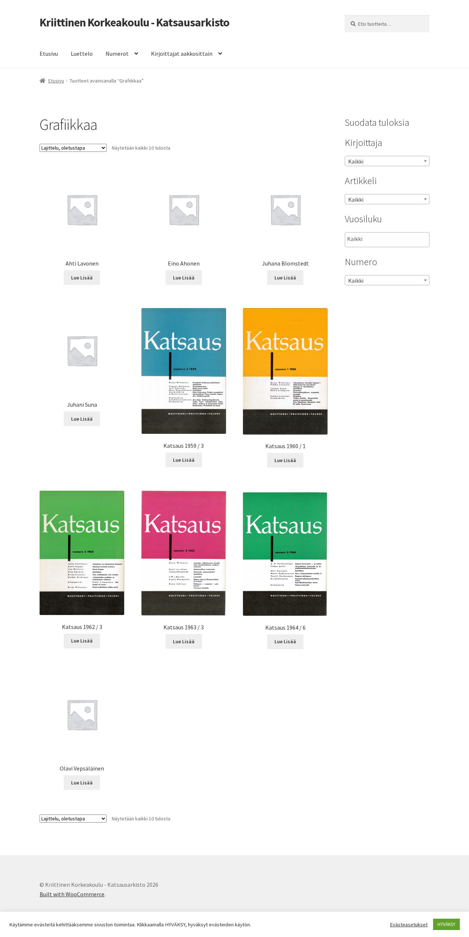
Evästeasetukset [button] (409, 924)
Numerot (117, 53)
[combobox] (387, 161)
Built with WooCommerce (72, 894)
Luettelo (82, 53)
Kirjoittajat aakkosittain (182, 53)
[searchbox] (384, 239)
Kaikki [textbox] (355, 161)
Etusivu (49, 53)
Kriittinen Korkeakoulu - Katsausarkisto (134, 22)
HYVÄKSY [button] (446, 924)
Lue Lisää (82, 277)
